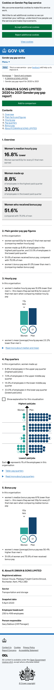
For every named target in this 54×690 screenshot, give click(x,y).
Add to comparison (33, 103)
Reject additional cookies (27, 34)
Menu (5, 62)
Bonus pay (10, 125)
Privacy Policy (29, 647)
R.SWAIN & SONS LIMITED (16, 78)
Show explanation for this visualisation (25, 399)
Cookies (17, 647)
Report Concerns (9, 650)
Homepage (6, 75)
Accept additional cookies (27, 27)
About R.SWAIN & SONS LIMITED (21, 128)
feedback (36, 67)
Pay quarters (11, 122)
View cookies (27, 41)
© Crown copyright (27, 683)
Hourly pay (10, 120)
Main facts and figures (15, 117)
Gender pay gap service (13, 57)
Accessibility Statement (28, 650)
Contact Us (6, 647)
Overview (9, 114)
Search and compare (22, 75)
